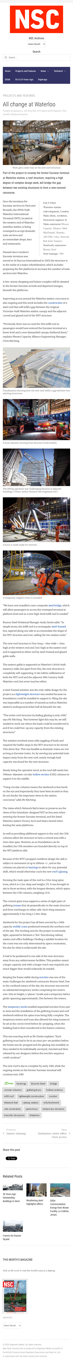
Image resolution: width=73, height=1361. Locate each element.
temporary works (17, 1006)
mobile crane (20, 926)
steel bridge (55, 605)
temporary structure (53, 1108)
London (53, 1096)
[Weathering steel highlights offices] (36, 1190)
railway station (30, 1102)
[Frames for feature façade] (13, 1226)
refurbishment (51, 1102)
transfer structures (14, 1115)
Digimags (42, 79)
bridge (53, 1083)
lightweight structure (28, 694)
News (43, 71)
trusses (17, 905)
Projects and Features (25, 71)
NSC (34, 110)
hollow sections (54, 1089)
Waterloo (35, 1115)
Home (7, 71)
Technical (58, 71)
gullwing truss (34, 1089)
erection (44, 977)
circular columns (13, 1089)
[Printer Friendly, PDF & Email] (9, 1083)
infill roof (9, 1096)
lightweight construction (31, 1096)
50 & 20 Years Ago (24, 79)
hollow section (41, 774)
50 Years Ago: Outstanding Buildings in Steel (11, 1198)
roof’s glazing (60, 871)
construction (55, 302)
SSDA (7, 79)
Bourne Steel (38, 1083)
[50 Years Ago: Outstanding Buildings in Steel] (13, 1186)
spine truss (32, 1108)
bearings (33, 867)
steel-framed (59, 626)
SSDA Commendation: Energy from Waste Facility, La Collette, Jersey (59, 1207)
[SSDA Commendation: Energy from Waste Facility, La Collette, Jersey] (60, 1190)
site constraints (12, 1108)
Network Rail (11, 1102)
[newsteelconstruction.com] (36, 19)
